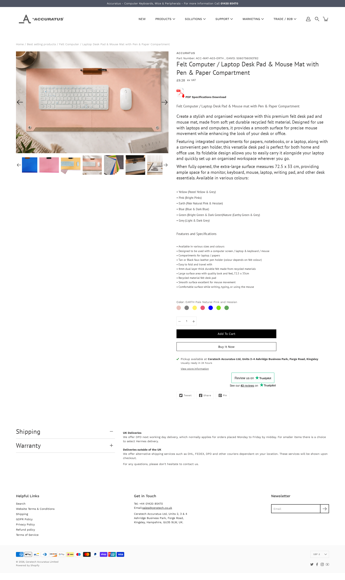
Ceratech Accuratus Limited (42, 561)
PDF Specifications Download (205, 97)
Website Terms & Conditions (35, 508)
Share (207, 395)
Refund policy (25, 529)
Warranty (28, 445)
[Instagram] (322, 564)
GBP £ (316, 554)
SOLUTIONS (193, 19)
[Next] (165, 102)
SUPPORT (222, 19)
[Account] (308, 19)
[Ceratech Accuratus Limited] (40, 19)
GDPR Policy (24, 519)
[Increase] (194, 321)
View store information (195, 368)
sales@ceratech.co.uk (157, 507)
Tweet (188, 395)
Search (21, 503)
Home (20, 44)
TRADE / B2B (283, 19)
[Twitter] (311, 564)
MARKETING (251, 19)
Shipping (28, 431)
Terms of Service (27, 534)
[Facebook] (317, 564)
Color (206, 302)
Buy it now (226, 347)
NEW (142, 19)
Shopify (35, 565)
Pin (225, 395)
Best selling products (41, 44)
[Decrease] (179, 321)
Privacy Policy (25, 524)
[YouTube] (327, 564)
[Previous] (20, 102)
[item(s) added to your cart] (326, 19)
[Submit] (324, 508)
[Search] (317, 19)
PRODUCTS (163, 19)
